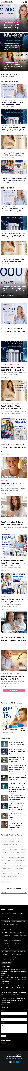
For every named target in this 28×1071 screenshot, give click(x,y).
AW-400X (4, 841)
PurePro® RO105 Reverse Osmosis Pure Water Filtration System (17, 751)
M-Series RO (4, 857)
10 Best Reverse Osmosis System (11, 22)
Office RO (4, 860)
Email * (2, 1016)
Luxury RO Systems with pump (18, 855)
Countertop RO (11, 841)
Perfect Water (11, 860)
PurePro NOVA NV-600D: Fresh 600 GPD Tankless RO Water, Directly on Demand (14, 66)
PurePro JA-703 (5, 863)
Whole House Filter (6, 881)
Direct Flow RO (20, 841)
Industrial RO (4, 852)
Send (3, 1036)
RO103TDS (4, 176)
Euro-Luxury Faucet (13, 849)
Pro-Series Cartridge (20, 860)
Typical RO (15, 876)
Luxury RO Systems (6, 855)
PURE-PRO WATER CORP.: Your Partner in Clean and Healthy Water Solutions (14, 640)
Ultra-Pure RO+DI (5, 879)
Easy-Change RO (5, 847)
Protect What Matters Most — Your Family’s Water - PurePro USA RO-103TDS (13, 447)
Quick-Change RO (19, 868)
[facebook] (10, 1062)
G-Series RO (22, 849)
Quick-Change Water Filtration (8, 871)
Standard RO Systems (6, 876)
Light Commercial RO (21, 852)
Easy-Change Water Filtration (17, 847)
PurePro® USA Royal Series (8, 634)
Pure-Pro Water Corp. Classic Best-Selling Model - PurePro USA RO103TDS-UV (13, 602)
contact (19, 1058)
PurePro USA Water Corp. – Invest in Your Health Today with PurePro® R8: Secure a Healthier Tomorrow (13, 1000)
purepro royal (15, 865)
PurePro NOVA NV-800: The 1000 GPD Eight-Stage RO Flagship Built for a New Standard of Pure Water (14, 979)
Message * (3, 1022)
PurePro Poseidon (5, 865)
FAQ (7, 1058)
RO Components (20, 871)
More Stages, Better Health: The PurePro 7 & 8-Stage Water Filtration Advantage (12, 679)
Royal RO (10, 873)
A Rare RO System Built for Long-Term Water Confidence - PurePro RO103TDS (13, 563)
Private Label (12, 1058)
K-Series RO (12, 852)
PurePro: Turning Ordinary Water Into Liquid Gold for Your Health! (12, 524)
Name (2, 1010)
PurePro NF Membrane (15, 863)
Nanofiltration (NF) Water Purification (16, 857)
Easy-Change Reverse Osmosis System (10, 844)
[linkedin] (17, 1062)
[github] (14, 1062)
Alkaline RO (4, 480)
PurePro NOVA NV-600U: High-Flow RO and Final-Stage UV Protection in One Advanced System (13, 971)
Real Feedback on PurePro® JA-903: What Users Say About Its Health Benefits (17, 777)
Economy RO (4, 849)
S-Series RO (17, 873)
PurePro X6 (22, 865)
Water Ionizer (14, 879)
